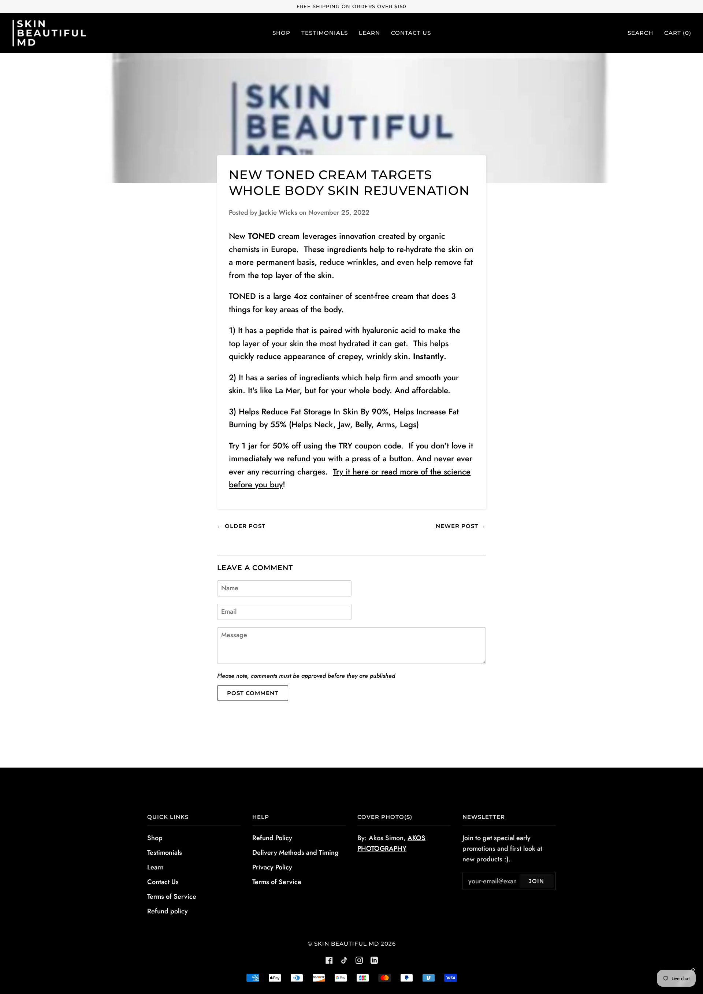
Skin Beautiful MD (346, 943)
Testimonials (164, 852)
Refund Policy (272, 838)
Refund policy (167, 911)
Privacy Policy (272, 867)
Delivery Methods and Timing (295, 852)
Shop (155, 838)
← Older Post (241, 525)
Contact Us (163, 882)
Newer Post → (461, 525)
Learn (155, 867)
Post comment (252, 693)
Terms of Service (171, 896)
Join (536, 880)
